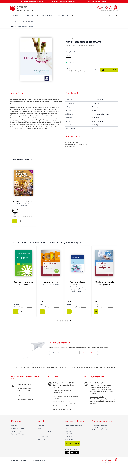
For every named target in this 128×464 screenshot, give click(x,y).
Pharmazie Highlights (97, 397)
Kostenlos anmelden (87, 353)
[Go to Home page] (22, 8)
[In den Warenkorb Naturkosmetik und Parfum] (14, 221)
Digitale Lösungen (47, 15)
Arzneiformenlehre (50, 282)
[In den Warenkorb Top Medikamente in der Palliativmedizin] (15, 311)
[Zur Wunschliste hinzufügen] (20, 221)
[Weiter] (70, 321)
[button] (36, 59)
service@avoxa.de (27, 399)
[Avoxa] (107, 8)
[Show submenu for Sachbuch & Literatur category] (72, 15)
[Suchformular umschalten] (110, 15)
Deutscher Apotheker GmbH (101, 430)
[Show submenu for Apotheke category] (19, 15)
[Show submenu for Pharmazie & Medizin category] (37, 15)
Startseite (14, 26)
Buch (68, 56)
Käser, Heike (70, 38)
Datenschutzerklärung (107, 367)
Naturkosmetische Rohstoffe (26, 26)
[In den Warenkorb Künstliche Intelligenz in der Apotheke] (96, 311)
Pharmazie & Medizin (29, 15)
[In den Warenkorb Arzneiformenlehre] (42, 311)
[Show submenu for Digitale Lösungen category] (54, 15)
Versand (82, 71)
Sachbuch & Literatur (64, 15)
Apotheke (14, 15)
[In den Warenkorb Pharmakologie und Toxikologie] (69, 311)
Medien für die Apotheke (97, 383)
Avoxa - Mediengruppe (99, 428)
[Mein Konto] (113, 15)
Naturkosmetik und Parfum (23, 201)
